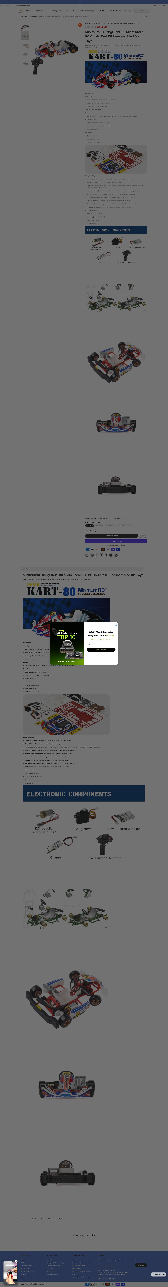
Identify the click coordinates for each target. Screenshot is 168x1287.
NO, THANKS (101, 655)
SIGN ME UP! (101, 650)
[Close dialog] (116, 624)
